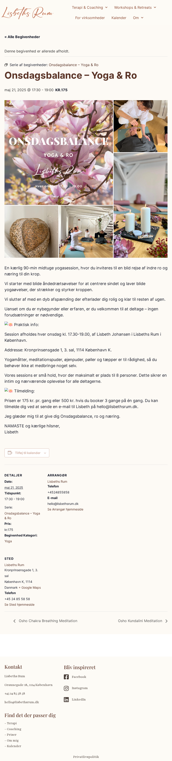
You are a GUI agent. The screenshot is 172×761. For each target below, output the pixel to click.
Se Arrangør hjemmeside (65, 509)
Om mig (13, 740)
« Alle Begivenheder (22, 37)
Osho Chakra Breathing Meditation (47, 620)
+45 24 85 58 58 (14, 693)
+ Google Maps (30, 587)
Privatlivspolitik (86, 757)
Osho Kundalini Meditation (140, 620)
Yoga (8, 541)
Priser (12, 735)
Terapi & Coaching (87, 7)
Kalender (119, 17)
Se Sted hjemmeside (19, 604)
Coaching (14, 729)
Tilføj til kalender (28, 453)
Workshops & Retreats (133, 7)
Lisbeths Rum (27, 12)
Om (136, 17)
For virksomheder (90, 17)
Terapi (12, 723)
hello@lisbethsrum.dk (21, 702)
